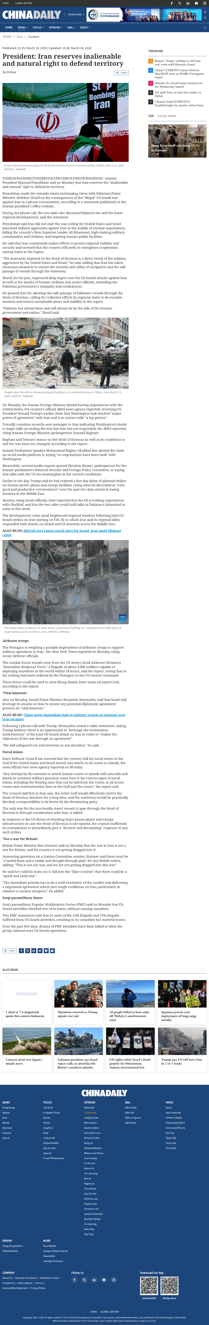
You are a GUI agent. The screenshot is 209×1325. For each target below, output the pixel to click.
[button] (152, 154)
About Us (7, 1278)
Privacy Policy (38, 1288)
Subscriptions (24, 1283)
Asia (20, 36)
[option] (177, 141)
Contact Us (8, 1283)
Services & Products (26, 1278)
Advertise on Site (49, 1278)
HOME (9, 27)
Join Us (39, 1283)
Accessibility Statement (15, 1288)
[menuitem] (75, 14)
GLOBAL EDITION (23, 3)
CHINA (5, 3)
